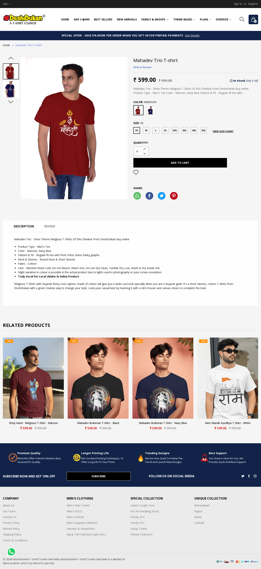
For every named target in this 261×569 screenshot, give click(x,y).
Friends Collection (141, 534)
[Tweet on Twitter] (161, 196)
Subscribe (99, 476)
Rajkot (198, 511)
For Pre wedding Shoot (144, 511)
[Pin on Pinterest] (174, 196)
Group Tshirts (138, 528)
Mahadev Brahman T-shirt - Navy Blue (163, 423)
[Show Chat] (12, 552)
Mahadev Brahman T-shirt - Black (98, 423)
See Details (192, 35)
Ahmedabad (201, 505)
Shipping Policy (12, 534)
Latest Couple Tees (142, 505)
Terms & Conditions (15, 540)
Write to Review (142, 67)
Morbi (198, 517)
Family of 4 (137, 517)
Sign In (238, 4)
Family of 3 (137, 523)
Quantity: (140, 142)
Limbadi (199, 523)
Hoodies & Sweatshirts (81, 528)
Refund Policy (11, 528)
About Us (8, 505)
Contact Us (10, 517)
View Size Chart (223, 131)
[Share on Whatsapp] (137, 196)
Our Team (9, 511)
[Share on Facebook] (149, 196)
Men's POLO (74, 511)
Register (253, 4)
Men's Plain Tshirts (78, 505)
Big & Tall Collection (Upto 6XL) (86, 534)
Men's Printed (75, 517)
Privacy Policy (11, 523)
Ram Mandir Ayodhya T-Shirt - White (227, 423)
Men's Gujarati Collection (82, 523)
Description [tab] (24, 226)
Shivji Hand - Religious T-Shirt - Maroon (33, 423)
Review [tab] (49, 226)
